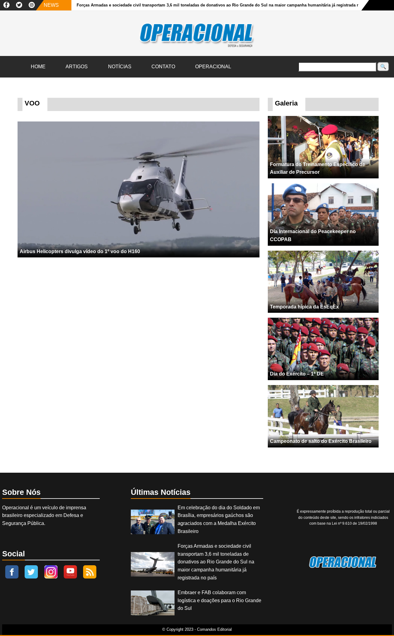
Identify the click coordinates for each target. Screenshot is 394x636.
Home (38, 66)
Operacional (213, 66)
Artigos (77, 66)
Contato (163, 66)
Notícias (119, 66)
